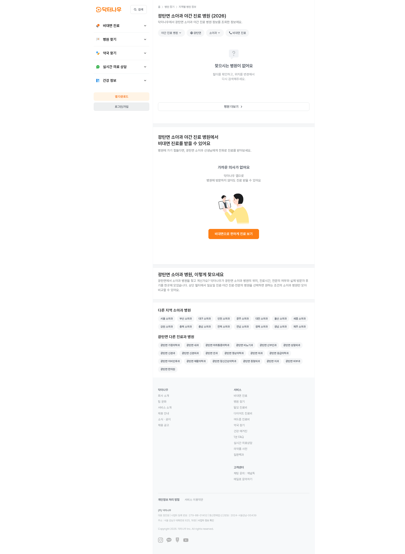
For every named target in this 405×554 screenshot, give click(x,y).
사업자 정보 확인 (206, 520)
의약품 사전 (240, 448)
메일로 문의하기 (243, 479)
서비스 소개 (164, 407)
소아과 (215, 33)
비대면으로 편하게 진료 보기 (234, 234)
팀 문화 (162, 401)
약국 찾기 (239, 425)
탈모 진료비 (240, 407)
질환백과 (239, 454)
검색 (140, 9)
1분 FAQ (239, 437)
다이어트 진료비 (243, 413)
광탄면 (195, 33)
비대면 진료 (237, 33)
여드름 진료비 (242, 419)
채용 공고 (163, 425)
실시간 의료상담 (243, 443)
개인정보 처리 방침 (169, 499)
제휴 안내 (163, 413)
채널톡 (251, 473)
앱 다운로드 (121, 96)
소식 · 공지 (164, 419)
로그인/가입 (121, 106)
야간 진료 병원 (171, 33)
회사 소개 (163, 395)
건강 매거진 (240, 431)
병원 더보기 (234, 106)
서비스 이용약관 (194, 499)
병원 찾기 (239, 401)
